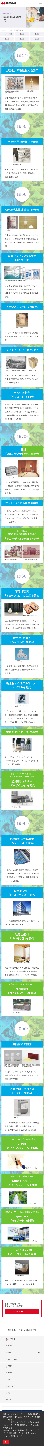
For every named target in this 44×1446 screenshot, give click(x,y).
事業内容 (9, 1345)
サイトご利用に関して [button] (13, 1436)
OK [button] (6, 1442)
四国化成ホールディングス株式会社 (22, 1330)
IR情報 (8, 1352)
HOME (4, 30)
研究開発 (10, 30)
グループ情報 (10, 1339)
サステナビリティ (11, 1359)
